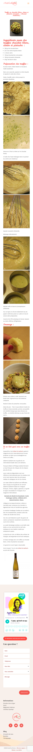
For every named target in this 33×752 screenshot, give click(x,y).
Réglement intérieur (9, 707)
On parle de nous (8, 734)
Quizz (5, 705)
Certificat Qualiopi (8, 709)
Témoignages (7, 738)
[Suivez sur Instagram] (21, 725)
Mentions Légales (21, 748)
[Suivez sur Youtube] (16, 725)
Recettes (5, 736)
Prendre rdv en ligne (9, 703)
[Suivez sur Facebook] (10, 725)
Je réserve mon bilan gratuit (15, 638)
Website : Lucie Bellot (17, 750)
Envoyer (24, 692)
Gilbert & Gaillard (18, 451)
